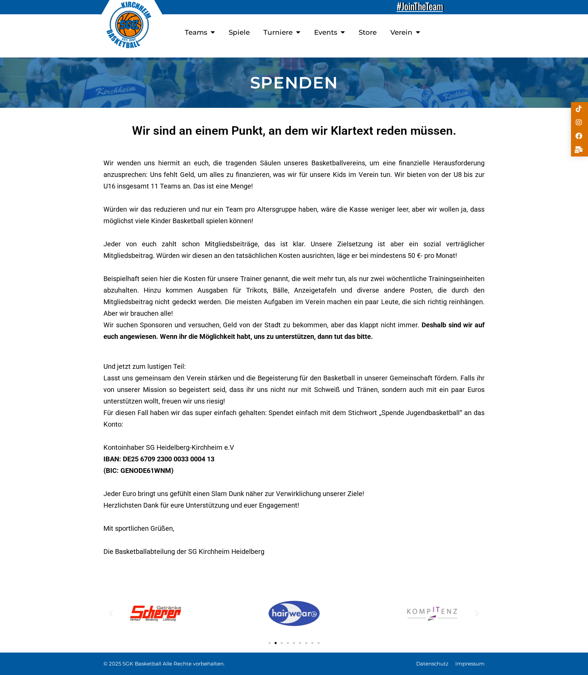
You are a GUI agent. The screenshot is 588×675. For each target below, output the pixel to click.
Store (368, 32)
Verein (401, 32)
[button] (111, 613)
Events (325, 32)
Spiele (239, 32)
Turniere (278, 32)
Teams (196, 32)
